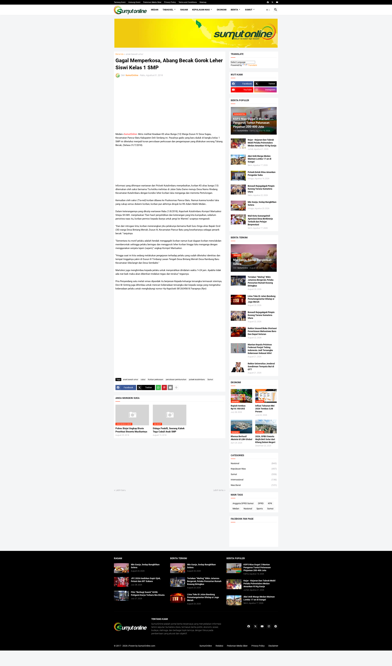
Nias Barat (254, 485)
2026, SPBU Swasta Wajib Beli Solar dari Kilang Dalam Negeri (265, 439)
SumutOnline (206, 646)
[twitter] (272, 2)
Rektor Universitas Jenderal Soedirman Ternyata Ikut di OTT (261, 366)
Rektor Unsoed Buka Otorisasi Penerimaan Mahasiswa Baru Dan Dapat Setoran (262, 331)
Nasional (254, 463)
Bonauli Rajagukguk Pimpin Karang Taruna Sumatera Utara (261, 189)
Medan (154, 9)
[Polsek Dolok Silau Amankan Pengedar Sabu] (238, 176)
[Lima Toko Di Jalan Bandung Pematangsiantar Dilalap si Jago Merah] (238, 300)
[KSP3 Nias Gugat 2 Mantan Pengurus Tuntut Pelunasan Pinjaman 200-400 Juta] (233, 568)
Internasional (254, 479)
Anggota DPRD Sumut (243, 503)
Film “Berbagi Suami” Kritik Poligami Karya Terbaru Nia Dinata (148, 593)
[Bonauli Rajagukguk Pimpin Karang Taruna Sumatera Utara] (238, 190)
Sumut (248, 9)
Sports (259, 508)
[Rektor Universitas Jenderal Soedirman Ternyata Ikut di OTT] (238, 367)
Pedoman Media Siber (152, 2)
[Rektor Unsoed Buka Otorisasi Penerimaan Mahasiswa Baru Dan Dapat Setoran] (238, 332)
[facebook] (268, 2)
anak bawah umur (134, 54)
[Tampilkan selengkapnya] (176, 387)
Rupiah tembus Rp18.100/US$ (238, 407)
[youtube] (277, 2)
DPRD (261, 503)
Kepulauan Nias (201, 9)
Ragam (184, 9)
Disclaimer (273, 646)
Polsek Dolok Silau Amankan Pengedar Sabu (261, 173)
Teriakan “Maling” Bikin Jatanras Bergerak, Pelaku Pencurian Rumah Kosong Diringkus (260, 281)
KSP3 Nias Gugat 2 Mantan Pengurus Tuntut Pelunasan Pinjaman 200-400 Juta (257, 567)
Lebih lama (218, 490)
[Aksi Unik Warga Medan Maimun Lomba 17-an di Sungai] (238, 160)
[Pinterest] (164, 387)
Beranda (119, 54)
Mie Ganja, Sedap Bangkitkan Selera (262, 203)
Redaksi (219, 646)
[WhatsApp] (158, 387)
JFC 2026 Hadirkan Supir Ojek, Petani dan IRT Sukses (145, 579)
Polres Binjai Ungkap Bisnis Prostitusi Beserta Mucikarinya (131, 430)
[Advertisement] (142, 105)
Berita (234, 9)
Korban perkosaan (155, 379)
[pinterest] (275, 626)
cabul (143, 379)
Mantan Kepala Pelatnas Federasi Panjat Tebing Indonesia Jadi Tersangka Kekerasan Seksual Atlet (260, 349)
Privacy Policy (170, 2)
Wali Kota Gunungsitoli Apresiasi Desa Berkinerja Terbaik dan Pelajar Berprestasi (260, 220)
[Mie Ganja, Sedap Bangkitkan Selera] (238, 206)
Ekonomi (221, 9)
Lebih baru (121, 490)
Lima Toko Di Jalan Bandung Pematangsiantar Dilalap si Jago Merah (261, 299)
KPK (270, 503)
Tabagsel (168, 9)
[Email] (170, 387)
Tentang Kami (120, 2)
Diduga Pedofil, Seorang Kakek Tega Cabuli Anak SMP (169, 430)
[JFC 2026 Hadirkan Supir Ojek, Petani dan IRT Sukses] (121, 582)
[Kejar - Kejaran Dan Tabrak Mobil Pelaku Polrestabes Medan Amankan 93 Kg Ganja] (238, 143)
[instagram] (268, 626)
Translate (252, 65)
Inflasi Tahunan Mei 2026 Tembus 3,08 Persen (265, 409)
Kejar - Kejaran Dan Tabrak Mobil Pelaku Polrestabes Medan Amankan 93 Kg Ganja (262, 143)
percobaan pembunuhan (176, 379)
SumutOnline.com (146, 646)
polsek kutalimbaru (197, 379)
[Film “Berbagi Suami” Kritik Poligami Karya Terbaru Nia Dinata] (121, 596)
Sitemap (203, 2)
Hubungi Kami (134, 2)
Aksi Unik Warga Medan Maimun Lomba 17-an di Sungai (259, 159)
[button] (268, 9)
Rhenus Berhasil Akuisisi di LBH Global (241, 438)
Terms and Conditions (188, 2)
